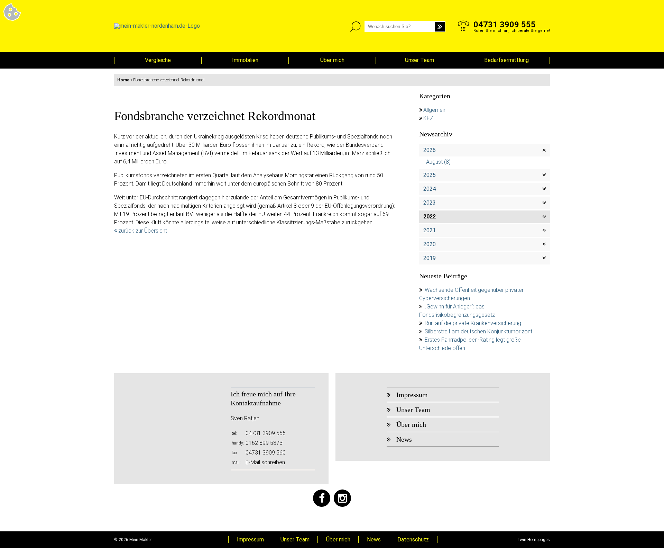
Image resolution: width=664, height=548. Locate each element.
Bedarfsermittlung (506, 60)
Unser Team (419, 60)
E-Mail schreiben (265, 462)
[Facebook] (321, 498)
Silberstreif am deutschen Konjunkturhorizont (478, 331)
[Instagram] (342, 498)
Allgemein (434, 110)
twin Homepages (534, 539)
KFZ (428, 118)
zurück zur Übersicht (142, 230)
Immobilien (245, 60)
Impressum (412, 394)
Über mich (332, 60)
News (404, 439)
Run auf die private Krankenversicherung (473, 323)
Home (123, 80)
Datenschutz (413, 539)
